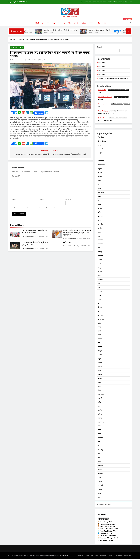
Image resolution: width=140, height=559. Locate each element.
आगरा (99, 180)
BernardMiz (102, 90)
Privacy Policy (89, 555)
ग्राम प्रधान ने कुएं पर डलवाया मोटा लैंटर (84, 30)
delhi (99, 145)
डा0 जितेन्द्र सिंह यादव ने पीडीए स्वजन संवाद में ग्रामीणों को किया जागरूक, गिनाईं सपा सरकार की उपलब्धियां (77, 233)
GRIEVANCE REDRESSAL (123, 555)
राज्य (90, 2)
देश (101, 2)
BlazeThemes (63, 555)
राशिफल (100, 414)
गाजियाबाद (100, 240)
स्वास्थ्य (100, 489)
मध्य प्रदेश (100, 362)
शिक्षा (99, 453)
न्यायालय (100, 299)
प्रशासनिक (101, 319)
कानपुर (100, 220)
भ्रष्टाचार (100, 355)
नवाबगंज (21, 47)
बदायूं (99, 327)
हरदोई (99, 493)
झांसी (99, 275)
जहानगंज (100, 256)
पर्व (98, 303)
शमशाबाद (100, 438)
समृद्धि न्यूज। (110, 30)
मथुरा (99, 359)
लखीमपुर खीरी (101, 422)
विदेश (126, 2)
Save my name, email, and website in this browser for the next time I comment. (39, 208)
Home (82, 2)
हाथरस (100, 497)
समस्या (99, 461)
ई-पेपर (130, 2)
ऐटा (99, 200)
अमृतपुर (100, 169)
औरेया (99, 204)
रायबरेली (100, 410)
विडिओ (104, 2)
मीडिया (99, 382)
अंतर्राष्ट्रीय (121, 2)
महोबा (99, 370)
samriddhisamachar (18, 60)
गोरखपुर (100, 252)
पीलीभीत (100, 307)
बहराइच (100, 339)
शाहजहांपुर (100, 450)
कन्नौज (100, 208)
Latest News (14, 47)
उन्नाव (99, 196)
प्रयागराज (100, 315)
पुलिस (99, 311)
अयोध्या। (100, 173)
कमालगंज (100, 216)
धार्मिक (99, 287)
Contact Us (111, 555)
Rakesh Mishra (103, 111)
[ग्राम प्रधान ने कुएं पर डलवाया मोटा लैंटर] (67, 32)
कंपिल (99, 212)
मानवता (100, 374)
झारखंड (100, 272)
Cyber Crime (102, 141)
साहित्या (100, 469)
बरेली (99, 331)
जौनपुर (100, 268)
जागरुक (100, 260)
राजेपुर (99, 402)
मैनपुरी (99, 390)
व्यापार (99, 434)
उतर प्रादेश (101, 192)
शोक (99, 457)
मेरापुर (99, 386)
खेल (98, 2)
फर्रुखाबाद (100, 323)
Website (68, 200)
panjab (100, 153)
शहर (87, 2)
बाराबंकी (100, 347)
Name (14, 200)
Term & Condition (100, 555)
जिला (99, 264)
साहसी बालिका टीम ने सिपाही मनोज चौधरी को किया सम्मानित (44, 30)
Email (41, 200)
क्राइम (94, 2)
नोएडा (99, 295)
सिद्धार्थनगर (101, 473)
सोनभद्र (100, 481)
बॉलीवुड (100, 351)
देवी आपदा (100, 279)
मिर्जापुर (100, 378)
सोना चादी (100, 485)
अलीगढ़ (100, 176)
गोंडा (99, 248)
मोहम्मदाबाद (101, 394)
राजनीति (110, 2)
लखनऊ (100, 418)
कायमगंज (100, 224)
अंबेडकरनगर (101, 165)
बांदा (99, 343)
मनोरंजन (115, 2)
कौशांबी (100, 228)
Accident (101, 137)
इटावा (99, 184)
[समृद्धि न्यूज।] (101, 31)
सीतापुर (100, 477)
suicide (100, 157)
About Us (80, 555)
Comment (16, 176)
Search (99, 47)
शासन (99, 446)
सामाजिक (100, 465)
